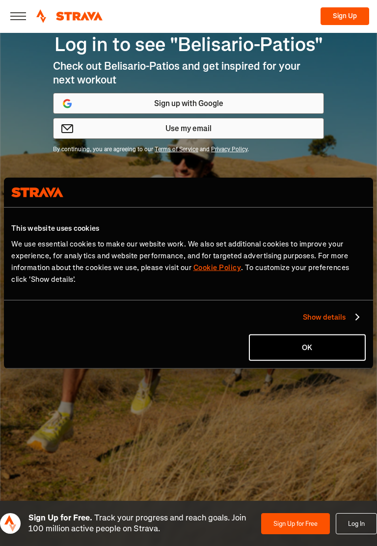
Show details (324, 317)
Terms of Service (176, 149)
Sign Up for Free (295, 523)
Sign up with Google (188, 103)
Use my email (188, 128)
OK (307, 347)
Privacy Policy (229, 149)
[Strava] (69, 16)
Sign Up (345, 16)
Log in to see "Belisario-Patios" (188, 44)
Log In (356, 523)
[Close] (18, 16)
